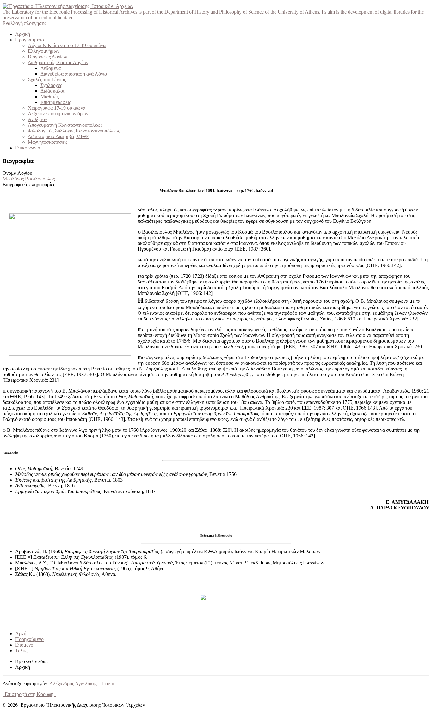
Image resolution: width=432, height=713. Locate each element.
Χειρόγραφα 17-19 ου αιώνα (56, 108)
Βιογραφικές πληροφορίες (29, 184)
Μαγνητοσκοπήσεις (47, 142)
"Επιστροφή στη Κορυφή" (29, 694)
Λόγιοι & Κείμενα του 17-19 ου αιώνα (67, 45)
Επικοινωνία (27, 147)
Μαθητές (49, 96)
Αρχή (20, 633)
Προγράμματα (29, 39)
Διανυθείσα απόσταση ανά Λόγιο (73, 73)
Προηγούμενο (29, 639)
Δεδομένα (50, 68)
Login (108, 683)
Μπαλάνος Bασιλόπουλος (29, 178)
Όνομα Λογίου (17, 173)
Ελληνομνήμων (43, 51)
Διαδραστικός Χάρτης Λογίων (58, 62)
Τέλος (21, 650)
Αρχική (22, 34)
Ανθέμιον (37, 119)
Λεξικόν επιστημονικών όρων (58, 113)
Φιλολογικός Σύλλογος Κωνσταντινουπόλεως (74, 130)
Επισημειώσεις (55, 102)
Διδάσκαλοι (52, 91)
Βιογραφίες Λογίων (47, 56)
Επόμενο (24, 645)
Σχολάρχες (51, 85)
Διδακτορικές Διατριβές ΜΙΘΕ (58, 136)
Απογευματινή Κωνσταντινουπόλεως (65, 125)
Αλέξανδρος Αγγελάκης (73, 683)
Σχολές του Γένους (47, 79)
